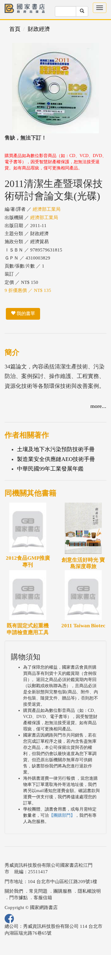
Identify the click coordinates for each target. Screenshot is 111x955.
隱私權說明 (89, 891)
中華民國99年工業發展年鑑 (50, 469)
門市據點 (18, 897)
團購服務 (62, 891)
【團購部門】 (62, 815)
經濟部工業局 (46, 209)
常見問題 (38, 891)
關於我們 (14, 891)
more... (98, 406)
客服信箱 (43, 897)
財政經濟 (39, 29)
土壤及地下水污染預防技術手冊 (56, 449)
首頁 (14, 29)
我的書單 (25, 313)
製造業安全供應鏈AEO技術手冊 (56, 459)
